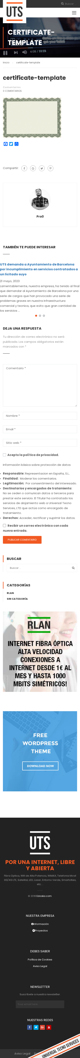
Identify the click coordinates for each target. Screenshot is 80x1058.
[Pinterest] (50, 168)
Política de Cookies (40, 959)
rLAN (10, 593)
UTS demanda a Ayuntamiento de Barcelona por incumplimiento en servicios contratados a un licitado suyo (39, 269)
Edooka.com (44, 896)
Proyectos (41, 930)
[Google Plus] (33, 168)
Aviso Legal (40, 966)
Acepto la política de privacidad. (33, 455)
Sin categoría (17, 599)
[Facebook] (24, 168)
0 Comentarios (12, 91)
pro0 (40, 217)
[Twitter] (42, 168)
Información (41, 924)
